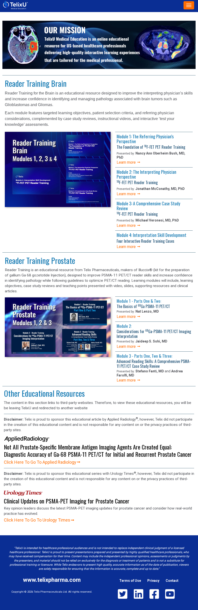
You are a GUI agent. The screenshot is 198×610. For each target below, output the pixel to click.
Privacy (153, 581)
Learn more (127, 162)
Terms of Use (130, 581)
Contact (172, 581)
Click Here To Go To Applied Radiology (40, 462)
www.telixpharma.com (52, 579)
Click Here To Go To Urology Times (37, 520)
